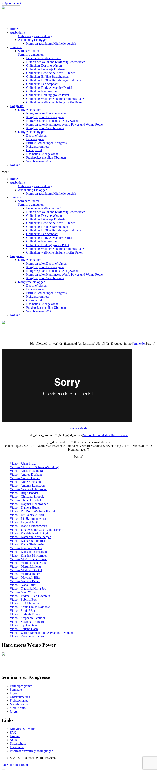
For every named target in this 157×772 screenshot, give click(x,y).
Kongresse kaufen (29, 109)
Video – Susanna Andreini (27, 621)
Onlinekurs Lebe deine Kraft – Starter (50, 73)
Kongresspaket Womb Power (45, 128)
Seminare (16, 47)
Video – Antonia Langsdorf (27, 485)
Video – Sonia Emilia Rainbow (30, 607)
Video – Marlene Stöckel (26, 570)
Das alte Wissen (36, 135)
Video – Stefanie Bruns (25, 614)
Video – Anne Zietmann (25, 482)
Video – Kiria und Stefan (26, 548)
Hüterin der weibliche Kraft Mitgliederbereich (55, 62)
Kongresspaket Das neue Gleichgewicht (52, 120)
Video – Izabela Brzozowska (28, 526)
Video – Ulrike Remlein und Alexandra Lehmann (42, 632)
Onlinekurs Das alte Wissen (44, 65)
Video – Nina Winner (23, 592)
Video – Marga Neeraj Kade (28, 562)
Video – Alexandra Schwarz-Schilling (34, 467)
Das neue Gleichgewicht (42, 154)
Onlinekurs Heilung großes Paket (47, 95)
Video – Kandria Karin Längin (29, 533)
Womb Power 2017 (38, 161)
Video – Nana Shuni (23, 585)
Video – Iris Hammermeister (28, 518)
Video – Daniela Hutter (25, 507)
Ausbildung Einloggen (32, 40)
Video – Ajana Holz (23, 463)
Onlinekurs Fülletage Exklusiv (45, 69)
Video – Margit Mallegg (25, 566)
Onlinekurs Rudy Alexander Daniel (49, 87)
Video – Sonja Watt (22, 610)
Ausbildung (17, 32)
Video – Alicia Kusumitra (26, 470)
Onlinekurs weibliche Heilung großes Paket (54, 102)
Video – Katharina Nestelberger (30, 537)
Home (14, 28)
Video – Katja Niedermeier (27, 544)
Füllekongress (35, 139)
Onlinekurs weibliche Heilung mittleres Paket (55, 98)
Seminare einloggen (31, 54)
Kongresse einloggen (31, 132)
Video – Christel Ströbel (25, 500)
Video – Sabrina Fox (23, 599)
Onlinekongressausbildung (35, 36)
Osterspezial (34, 150)
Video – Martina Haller (25, 574)
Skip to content (11, 3)
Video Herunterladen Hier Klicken (105, 435)
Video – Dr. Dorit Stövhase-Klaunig (33, 511)
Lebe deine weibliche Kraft (43, 58)
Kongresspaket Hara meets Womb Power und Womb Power (65, 124)
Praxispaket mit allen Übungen (46, 157)
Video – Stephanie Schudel (27, 618)
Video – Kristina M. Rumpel (28, 555)
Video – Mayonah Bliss (25, 577)
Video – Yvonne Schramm (27, 636)
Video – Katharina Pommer (27, 540)
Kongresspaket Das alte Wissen (46, 113)
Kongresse (17, 106)
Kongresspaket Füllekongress (45, 117)
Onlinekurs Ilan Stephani (42, 84)
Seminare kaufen (29, 51)
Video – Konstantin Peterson (28, 551)
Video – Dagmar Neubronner (29, 504)
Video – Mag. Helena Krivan (28, 559)
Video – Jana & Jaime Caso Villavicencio (36, 529)
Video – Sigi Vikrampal (25, 603)
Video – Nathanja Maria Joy (28, 588)
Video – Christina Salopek (27, 496)
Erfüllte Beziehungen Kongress (46, 143)
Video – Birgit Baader (24, 493)
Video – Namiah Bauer (25, 581)
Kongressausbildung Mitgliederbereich (51, 43)
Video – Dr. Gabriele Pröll (27, 515)
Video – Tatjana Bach (24, 629)
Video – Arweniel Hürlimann (28, 489)
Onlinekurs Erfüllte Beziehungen (47, 76)
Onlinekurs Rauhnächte (41, 91)
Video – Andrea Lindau (25, 478)
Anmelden (139, 343)
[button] (78, 172)
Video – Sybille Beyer (24, 625)
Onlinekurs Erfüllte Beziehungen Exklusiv (53, 80)
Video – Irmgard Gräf (24, 522)
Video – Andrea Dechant (26, 474)
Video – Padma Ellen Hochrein (30, 596)
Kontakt (15, 165)
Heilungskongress (37, 146)
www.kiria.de (78, 428)
